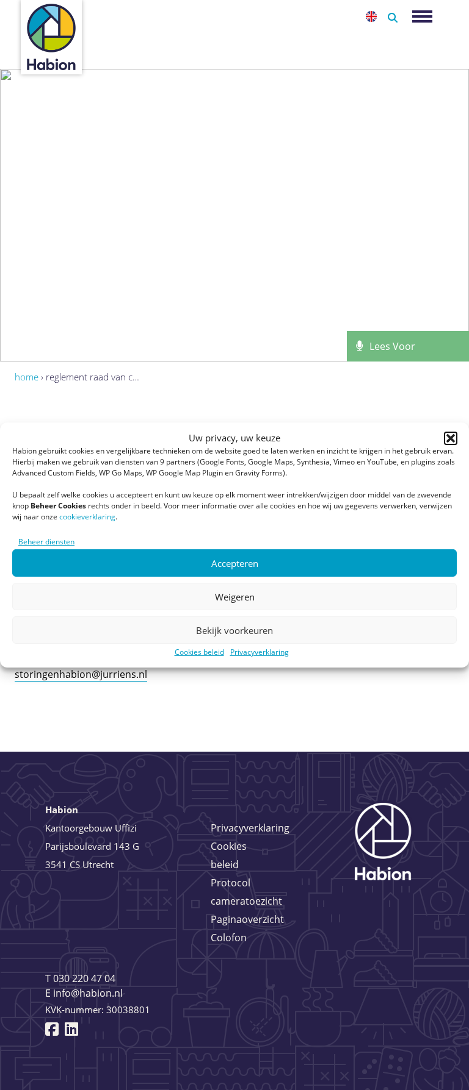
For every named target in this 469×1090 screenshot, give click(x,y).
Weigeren (235, 597)
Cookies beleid (199, 652)
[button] (451, 438)
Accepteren (234, 563)
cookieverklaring (87, 516)
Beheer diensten (46, 541)
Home (26, 377)
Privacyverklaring (259, 652)
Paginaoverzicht (247, 919)
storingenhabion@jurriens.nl (81, 674)
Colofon (229, 937)
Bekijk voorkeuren (234, 630)
